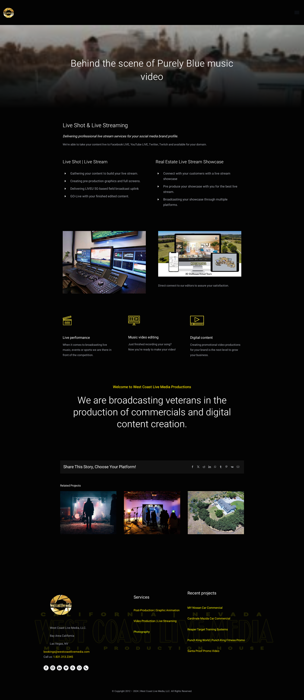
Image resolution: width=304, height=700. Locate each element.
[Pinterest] (226, 467)
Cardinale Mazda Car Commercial (208, 618)
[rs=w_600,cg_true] (199, 232)
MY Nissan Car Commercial (204, 608)
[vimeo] (66, 667)
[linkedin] (59, 667)
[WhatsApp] (215, 467)
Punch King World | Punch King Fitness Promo (216, 640)
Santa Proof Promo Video (203, 651)
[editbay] (104, 232)
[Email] (238, 467)
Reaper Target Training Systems (207, 629)
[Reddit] (204, 467)
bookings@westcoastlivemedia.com (67, 652)
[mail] (79, 667)
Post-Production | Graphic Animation (157, 610)
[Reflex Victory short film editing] (152, 512)
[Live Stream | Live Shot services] (88, 512)
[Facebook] (192, 467)
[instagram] (52, 667)
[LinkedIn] (209, 467)
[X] (198, 467)
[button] (62, 512)
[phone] (86, 667)
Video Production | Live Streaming (155, 621)
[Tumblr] (221, 467)
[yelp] (72, 667)
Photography (142, 632)
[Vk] (232, 467)
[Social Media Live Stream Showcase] (216, 512)
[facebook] (46, 667)
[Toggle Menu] (297, 12)
